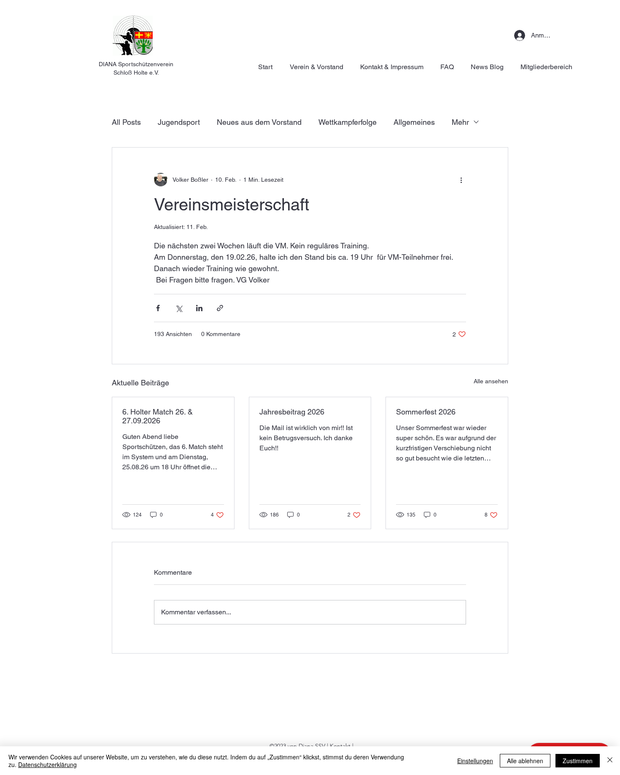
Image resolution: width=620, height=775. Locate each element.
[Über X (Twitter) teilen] (179, 308)
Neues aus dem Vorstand (259, 122)
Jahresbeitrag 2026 (291, 411)
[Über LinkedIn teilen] (199, 308)
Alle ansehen (491, 381)
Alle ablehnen (525, 760)
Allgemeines (414, 122)
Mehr (460, 122)
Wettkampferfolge (347, 122)
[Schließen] (610, 760)
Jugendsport (179, 122)
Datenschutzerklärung (47, 764)
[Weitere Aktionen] (461, 180)
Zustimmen (578, 760)
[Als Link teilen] (220, 308)
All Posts (126, 122)
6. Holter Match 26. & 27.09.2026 (157, 416)
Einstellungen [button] (475, 760)
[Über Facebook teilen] (158, 308)
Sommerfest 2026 (426, 411)
